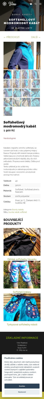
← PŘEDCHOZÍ (11, 37)
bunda (11, 212)
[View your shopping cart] (31, 4)
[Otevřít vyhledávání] (35, 4)
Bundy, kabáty (22, 15)
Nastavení (22, 392)
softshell (23, 212)
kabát (17, 212)
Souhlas (22, 386)
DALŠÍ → (35, 37)
